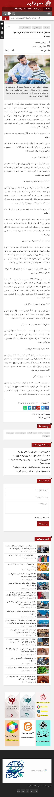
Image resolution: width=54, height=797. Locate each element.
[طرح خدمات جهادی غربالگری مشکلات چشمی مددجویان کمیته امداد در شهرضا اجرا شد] (27, 548)
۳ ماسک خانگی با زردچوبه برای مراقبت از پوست (30, 455)
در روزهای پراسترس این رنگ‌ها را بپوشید (33, 451)
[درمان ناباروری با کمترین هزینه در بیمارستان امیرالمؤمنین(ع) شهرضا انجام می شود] (27, 642)
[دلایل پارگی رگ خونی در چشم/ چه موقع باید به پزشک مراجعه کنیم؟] (27, 651)
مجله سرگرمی (24, 27)
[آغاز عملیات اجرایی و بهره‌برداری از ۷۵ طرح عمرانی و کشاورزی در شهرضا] (27, 604)
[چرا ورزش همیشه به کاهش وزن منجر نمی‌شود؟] (27, 661)
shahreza (32, 433)
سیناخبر (34, 414)
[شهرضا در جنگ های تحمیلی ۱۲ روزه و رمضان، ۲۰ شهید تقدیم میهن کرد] (27, 632)
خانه (46, 27)
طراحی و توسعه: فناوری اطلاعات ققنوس (39, 786)
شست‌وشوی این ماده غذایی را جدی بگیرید (32, 471)
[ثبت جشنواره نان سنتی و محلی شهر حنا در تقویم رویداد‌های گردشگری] (27, 679)
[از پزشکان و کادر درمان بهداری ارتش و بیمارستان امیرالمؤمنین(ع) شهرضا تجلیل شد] (27, 595)
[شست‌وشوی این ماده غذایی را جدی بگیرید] (27, 670)
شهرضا (46, 436)
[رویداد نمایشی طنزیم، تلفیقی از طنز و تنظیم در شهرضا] (27, 614)
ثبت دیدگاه (43, 523)
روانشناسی (37, 27)
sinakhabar (44, 433)
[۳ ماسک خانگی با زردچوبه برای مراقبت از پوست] (27, 567)
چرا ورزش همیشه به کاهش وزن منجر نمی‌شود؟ (30, 467)
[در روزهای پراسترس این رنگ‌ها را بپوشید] (27, 558)
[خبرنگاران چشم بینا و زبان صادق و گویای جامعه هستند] (27, 586)
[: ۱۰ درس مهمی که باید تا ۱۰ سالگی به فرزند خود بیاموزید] (6, 50)
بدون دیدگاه (42, 417)
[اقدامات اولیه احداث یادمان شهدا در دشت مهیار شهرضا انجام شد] (27, 576)
